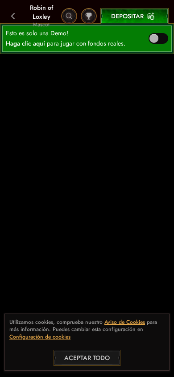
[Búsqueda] (69, 16)
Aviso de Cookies (124, 322)
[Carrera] (89, 16)
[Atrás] (13, 16)
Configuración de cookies (39, 337)
